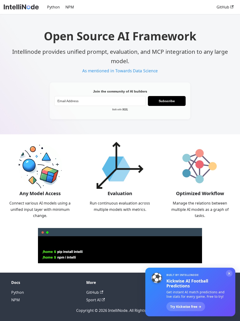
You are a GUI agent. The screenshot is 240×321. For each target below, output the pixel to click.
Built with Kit (120, 109)
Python (53, 7)
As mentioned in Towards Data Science (120, 70)
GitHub (223, 7)
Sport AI (93, 299)
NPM (69, 7)
